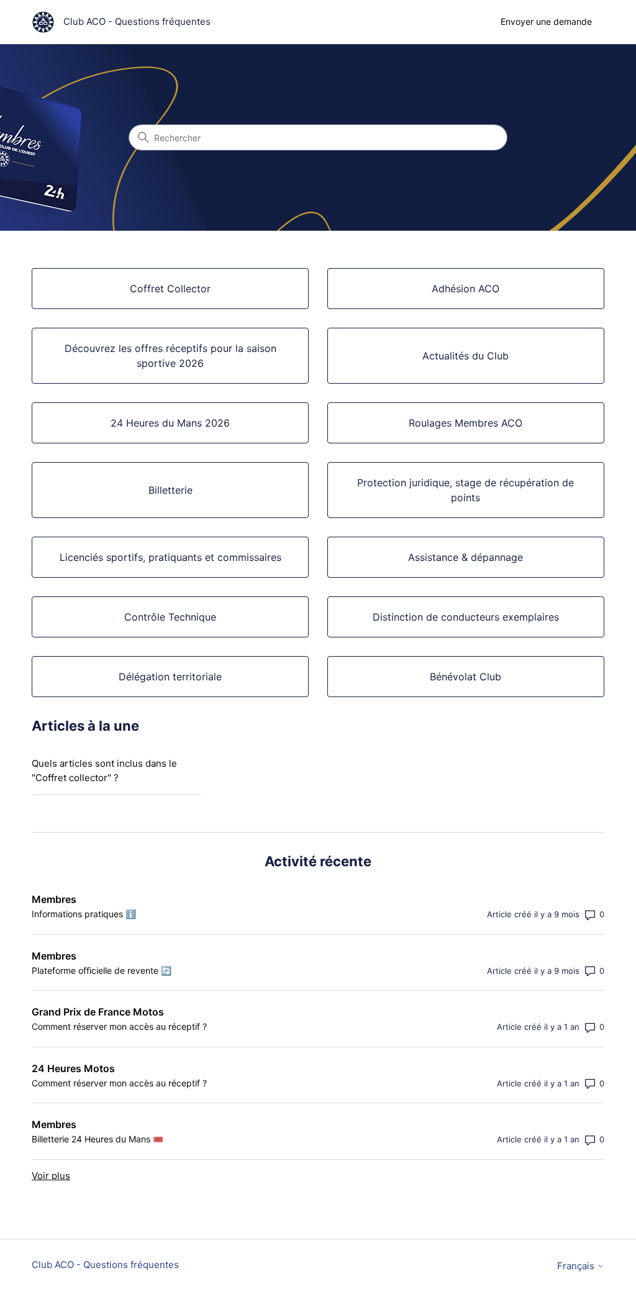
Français (577, 1266)
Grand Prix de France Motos (98, 1012)
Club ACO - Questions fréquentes (105, 1264)
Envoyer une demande (546, 21)
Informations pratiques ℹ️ (84, 914)
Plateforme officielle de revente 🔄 (101, 970)
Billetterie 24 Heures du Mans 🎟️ (97, 1139)
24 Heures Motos (73, 1068)
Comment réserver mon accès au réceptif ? (119, 1026)
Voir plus (51, 1176)
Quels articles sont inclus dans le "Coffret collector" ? (104, 770)
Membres (54, 899)
